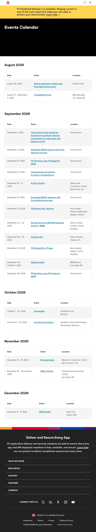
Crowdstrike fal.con (42, 95)
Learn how (82, 447)
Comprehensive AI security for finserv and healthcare (43, 173)
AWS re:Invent (46, 371)
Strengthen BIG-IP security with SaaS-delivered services (48, 151)
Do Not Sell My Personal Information (38, 525)
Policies (41, 520)
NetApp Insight (37, 262)
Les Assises (39, 311)
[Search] (84, 2)
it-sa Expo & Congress (44, 322)
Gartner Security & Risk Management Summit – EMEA (47, 224)
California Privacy (66, 520)
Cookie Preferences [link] (64, 525)
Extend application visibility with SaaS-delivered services (48, 85)
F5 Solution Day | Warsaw (42, 208)
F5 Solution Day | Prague (42, 248)
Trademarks (27, 520)
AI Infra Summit (38, 183)
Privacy (51, 520)
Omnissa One (37, 237)
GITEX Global (45, 412)
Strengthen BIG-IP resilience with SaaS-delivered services (45, 199)
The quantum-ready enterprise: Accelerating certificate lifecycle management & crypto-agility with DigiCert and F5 (46, 137)
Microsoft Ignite (47, 360)
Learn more (52, 15)
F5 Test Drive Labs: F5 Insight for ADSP (45, 162)
